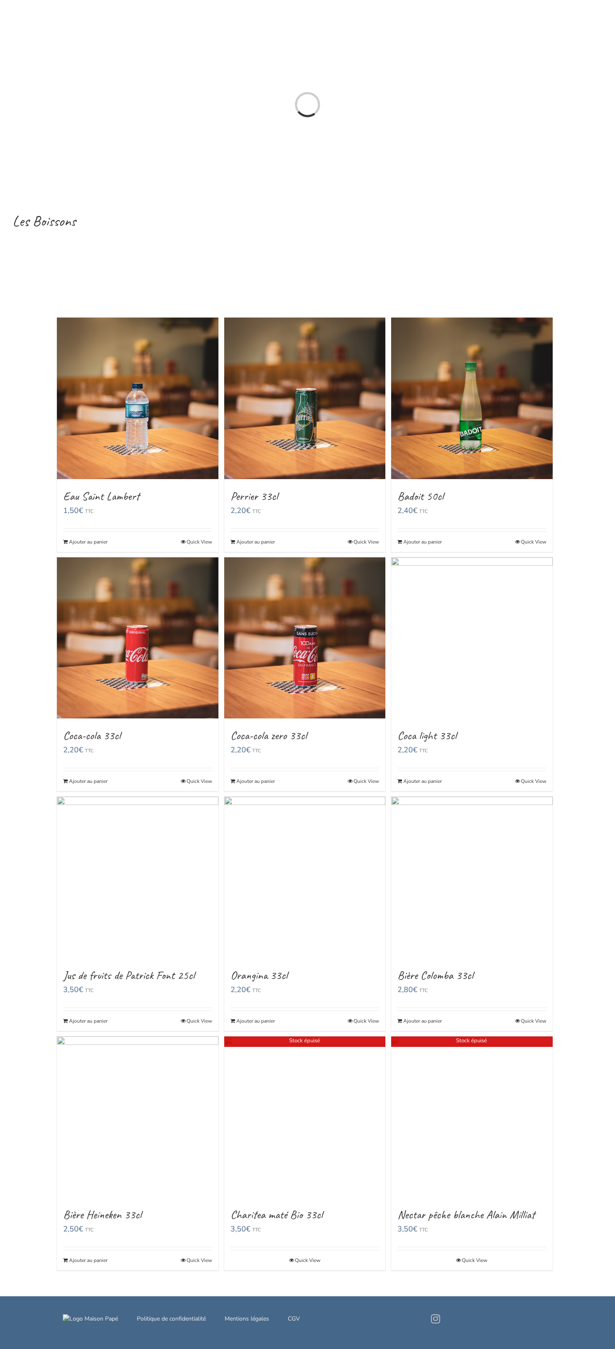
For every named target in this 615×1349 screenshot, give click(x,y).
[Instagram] (435, 1318)
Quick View (199, 542)
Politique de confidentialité (171, 1319)
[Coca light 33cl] (472, 638)
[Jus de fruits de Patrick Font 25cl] (137, 877)
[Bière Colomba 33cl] (472, 877)
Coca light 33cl (426, 735)
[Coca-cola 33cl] (137, 638)
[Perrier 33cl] (305, 398)
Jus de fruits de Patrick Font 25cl (129, 975)
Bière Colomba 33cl (435, 975)
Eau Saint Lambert (101, 496)
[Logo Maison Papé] (90, 1318)
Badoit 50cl (420, 496)
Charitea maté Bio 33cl (277, 1214)
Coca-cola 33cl (91, 735)
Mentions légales (247, 1319)
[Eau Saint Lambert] (137, 398)
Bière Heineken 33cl (102, 1214)
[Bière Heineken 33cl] (137, 1117)
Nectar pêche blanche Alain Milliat (466, 1214)
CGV (294, 1319)
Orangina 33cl (259, 975)
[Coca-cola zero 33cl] (305, 638)
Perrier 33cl (254, 496)
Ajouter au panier (88, 542)
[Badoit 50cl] (472, 398)
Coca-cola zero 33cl (269, 735)
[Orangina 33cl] (305, 877)
